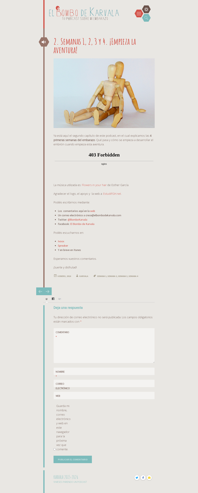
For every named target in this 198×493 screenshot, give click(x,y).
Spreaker (63, 245)
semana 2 (112, 276)
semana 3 (122, 276)
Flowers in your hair (94, 185)
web (92, 211)
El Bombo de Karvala (82, 224)
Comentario (61, 334)
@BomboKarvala (77, 219)
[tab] (47, 299)
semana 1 (101, 276)
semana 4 (133, 276)
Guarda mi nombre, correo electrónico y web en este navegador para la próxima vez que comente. (63, 427)
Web (58, 395)
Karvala (83, 276)
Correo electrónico (61, 388)
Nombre (60, 374)
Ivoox (61, 241)
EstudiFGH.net (112, 193)
